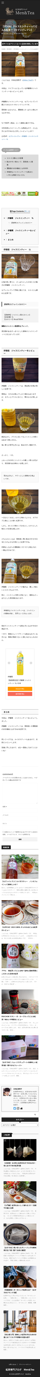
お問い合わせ (12, 1364)
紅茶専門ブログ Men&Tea (20, 1369)
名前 (5, 806)
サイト (5, 823)
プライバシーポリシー (25, 1364)
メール (5, 815)
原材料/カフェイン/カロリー (20, 223)
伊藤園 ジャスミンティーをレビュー (20, 232)
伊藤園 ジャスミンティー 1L (20, 218)
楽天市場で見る (20, 694)
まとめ (9, 240)
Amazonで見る (20, 689)
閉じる (27, 211)
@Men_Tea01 (28, 80)
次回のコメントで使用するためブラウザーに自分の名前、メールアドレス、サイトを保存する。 (20, 833)
